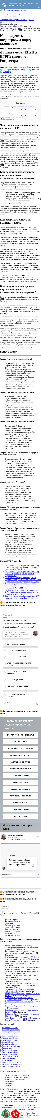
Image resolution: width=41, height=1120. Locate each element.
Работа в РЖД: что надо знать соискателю (21, 975)
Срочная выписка (11, 16)
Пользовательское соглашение (16, 1077)
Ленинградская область (11, 1030)
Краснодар (32, 1109)
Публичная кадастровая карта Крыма (19, 1002)
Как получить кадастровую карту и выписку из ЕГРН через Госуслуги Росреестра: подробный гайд (22, 574)
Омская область (8, 1042)
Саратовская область (10, 1056)
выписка (16, 67)
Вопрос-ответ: (7, 119)
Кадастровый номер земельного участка (20, 14)
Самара (23, 1109)
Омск (16, 1109)
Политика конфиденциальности (17, 1079)
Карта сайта (9, 1081)
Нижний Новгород (27, 1115)
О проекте (9, 1085)
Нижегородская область (11, 1032)
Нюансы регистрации (13, 929)
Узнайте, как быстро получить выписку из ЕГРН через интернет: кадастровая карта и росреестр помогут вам (21, 592)
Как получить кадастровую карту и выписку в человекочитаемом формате (19, 110)
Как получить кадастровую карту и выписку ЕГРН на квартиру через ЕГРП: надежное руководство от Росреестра (22, 568)
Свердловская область (10, 1034)
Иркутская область (9, 1054)
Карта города (10, 933)
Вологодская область (10, 1058)
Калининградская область (12, 1064)
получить (35, 70)
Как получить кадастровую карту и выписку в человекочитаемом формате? (19, 116)
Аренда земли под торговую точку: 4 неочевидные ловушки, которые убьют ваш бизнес (21, 947)
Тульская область (8, 1048)
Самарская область (9, 1050)
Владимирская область (11, 1046)
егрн (24, 67)
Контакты (8, 1083)
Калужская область (9, 1044)
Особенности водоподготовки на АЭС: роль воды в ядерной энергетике (22, 958)
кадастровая (34, 67)
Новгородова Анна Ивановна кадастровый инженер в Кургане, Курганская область (21, 985)
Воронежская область (10, 1052)
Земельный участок (12, 927)
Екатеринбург (19, 1107)
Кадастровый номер (12, 921)
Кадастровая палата (12, 935)
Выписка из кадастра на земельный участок (22, 979)
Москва (17, 1105)
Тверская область (8, 1060)
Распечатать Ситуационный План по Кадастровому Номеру (19, 999)
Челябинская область (10, 1040)
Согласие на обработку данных (17, 1075)
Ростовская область (9, 1036)
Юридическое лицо (12, 931)
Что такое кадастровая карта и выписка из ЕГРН (20, 107)
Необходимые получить (19, 70)
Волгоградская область (11, 1066)
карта (5, 70)
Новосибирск (6, 1107)
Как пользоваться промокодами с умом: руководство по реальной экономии (20, 952)
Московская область (10, 1028)
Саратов (30, 1117)
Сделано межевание (12, 925)
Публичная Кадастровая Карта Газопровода (22, 1006)
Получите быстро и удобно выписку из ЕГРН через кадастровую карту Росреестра (22, 597)
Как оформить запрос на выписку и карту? (18, 113)
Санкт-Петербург (28, 1105)
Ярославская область (10, 1038)
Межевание (9, 923)
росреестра (7, 72)
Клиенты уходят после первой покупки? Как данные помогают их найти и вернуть (22, 962)
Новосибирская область (11, 1062)
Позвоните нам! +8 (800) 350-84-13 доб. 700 (17, 20)
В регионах (9, 1105)
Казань (28, 1107)
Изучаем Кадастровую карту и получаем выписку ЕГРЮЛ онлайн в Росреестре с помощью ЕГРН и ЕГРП (20, 586)
